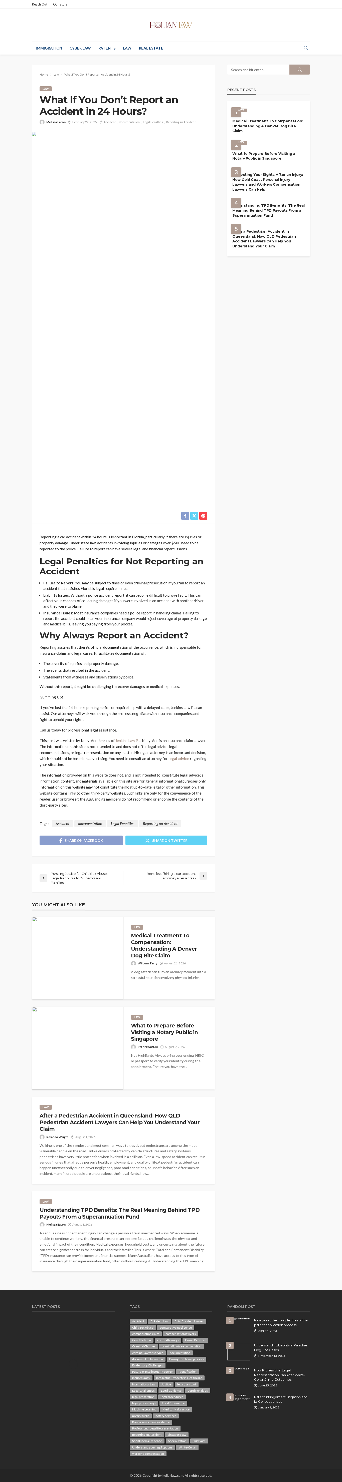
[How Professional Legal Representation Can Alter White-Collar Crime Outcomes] (238, 1370)
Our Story (60, 4)
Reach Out (39, 4)
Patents (106, 48)
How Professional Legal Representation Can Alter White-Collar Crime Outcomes (279, 1374)
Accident (110, 122)
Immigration (49, 48)
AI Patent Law (159, 1321)
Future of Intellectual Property (152, 1371)
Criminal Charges (143, 1346)
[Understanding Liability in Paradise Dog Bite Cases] (238, 1351)
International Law (143, 1384)
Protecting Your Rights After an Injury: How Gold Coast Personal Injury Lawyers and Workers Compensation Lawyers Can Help (267, 182)
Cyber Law (80, 48)
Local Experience (173, 1403)
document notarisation (147, 1359)
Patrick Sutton (148, 1047)
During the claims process (186, 1359)
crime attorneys (168, 1340)
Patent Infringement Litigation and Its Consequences (280, 1399)
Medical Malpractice (176, 1409)
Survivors (199, 1441)
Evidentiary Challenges (147, 1365)
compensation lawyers (180, 1334)
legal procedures (172, 1397)
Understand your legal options (152, 1447)
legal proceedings (144, 1403)
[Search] (305, 48)
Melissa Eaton (56, 122)
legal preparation (143, 1397)
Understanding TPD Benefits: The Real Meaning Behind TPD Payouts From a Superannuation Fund (120, 1213)
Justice (166, 1384)
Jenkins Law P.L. (128, 740)
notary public (140, 1416)
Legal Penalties (153, 122)
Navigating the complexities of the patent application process (281, 1322)
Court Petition (141, 1340)
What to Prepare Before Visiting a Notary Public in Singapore (164, 1032)
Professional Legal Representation (155, 1428)
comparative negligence (176, 1327)
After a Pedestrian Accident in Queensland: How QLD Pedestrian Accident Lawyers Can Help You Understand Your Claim (120, 1122)
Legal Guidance (171, 1390)
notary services (165, 1416)
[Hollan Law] (171, 25)
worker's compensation (148, 1453)
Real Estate (151, 48)
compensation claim (145, 1334)
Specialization (177, 1441)
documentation (129, 122)
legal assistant (186, 1384)
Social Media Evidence (147, 1441)
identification (188, 1371)
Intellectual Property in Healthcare (179, 1378)
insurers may (141, 1378)
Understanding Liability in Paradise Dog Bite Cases (280, 1347)
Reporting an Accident (181, 122)
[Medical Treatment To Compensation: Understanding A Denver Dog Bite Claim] (77, 958)
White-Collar (187, 1447)
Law (127, 48)
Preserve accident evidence (151, 1422)
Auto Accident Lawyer (189, 1321)
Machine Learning (144, 1409)
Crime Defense (195, 1340)
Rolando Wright (57, 1137)
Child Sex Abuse (142, 1327)
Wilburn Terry (147, 963)
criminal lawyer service (147, 1353)
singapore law (177, 1434)
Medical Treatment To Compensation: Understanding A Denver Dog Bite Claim (164, 945)
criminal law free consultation (181, 1346)
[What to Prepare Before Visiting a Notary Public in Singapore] (77, 1048)
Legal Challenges (143, 1390)
